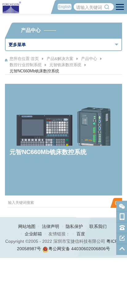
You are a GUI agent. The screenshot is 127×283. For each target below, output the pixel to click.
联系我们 (98, 226)
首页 (35, 58)
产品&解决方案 (60, 58)
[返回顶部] (121, 249)
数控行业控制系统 (26, 64)
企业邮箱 (33, 233)
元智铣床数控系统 (65, 64)
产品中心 (89, 58)
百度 (80, 233)
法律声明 (50, 226)
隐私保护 (74, 226)
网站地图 (26, 226)
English (64, 7)
